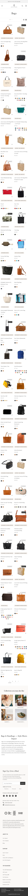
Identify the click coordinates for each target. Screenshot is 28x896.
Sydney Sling (17, 256)
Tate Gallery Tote (5, 366)
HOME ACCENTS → (20, 721)
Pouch (2, 204)
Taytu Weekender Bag (6, 177)
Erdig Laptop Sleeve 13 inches (6, 609)
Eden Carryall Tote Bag (6, 502)
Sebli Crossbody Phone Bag (6, 339)
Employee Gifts (6, 884)
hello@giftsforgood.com (10, 804)
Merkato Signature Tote (20, 396)
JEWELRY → (7, 707)
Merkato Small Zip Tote (6, 556)
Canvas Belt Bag (5, 256)
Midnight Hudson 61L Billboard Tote (6, 283)
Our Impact (5, 838)
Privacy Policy (3, 889)
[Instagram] (10, 796)
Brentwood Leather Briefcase (5, 529)
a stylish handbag (20, 750)
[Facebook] (7, 796)
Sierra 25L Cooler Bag (19, 310)
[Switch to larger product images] (23, 19)
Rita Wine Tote (4, 151)
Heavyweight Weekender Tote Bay (7, 311)
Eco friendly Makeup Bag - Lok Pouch (20, 122)
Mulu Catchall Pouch (6, 422)
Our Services (5, 877)
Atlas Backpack (18, 450)
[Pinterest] (13, 796)
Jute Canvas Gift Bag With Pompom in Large (20, 178)
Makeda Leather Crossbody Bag (18, 529)
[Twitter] (16, 796)
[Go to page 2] (18, 681)
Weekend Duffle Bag (6, 230)
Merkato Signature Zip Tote (6, 671)
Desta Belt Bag (4, 476)
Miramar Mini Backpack (20, 609)
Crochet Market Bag (6, 67)
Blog (4, 843)
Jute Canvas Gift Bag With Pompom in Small (20, 42)
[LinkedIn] (4, 796)
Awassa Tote (4, 450)
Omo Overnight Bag (6, 41)
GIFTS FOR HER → (21, 707)
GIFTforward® (6, 874)
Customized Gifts (6, 882)
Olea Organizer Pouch (19, 67)
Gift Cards (5, 872)
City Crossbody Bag (6, 640)
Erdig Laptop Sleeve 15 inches (20, 641)
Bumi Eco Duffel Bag (19, 502)
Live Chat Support (6, 860)
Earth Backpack (18, 366)
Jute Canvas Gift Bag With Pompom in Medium (7, 122)
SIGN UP (23, 783)
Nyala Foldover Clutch (6, 582)
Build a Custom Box (7, 879)
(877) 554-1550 (17, 1)
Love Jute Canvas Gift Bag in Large (20, 583)
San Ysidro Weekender (19, 338)
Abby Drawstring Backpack (18, 423)
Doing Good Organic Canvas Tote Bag (6, 94)
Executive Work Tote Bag (20, 93)
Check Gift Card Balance (8, 857)
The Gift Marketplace (7, 869)
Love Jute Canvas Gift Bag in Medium (20, 477)
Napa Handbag (18, 556)
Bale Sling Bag (17, 282)
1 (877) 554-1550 (8, 802)
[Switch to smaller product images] (26, 19)
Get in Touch (5, 852)
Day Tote (16, 204)
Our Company (6, 840)
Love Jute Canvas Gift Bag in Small (20, 152)
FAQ (4, 855)
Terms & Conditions (17, 889)
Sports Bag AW (18, 670)
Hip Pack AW (4, 396)
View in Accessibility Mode (19, 890)
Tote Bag (16, 230)
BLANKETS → (7, 721)
